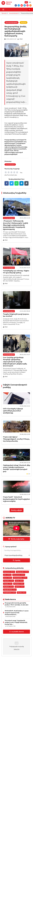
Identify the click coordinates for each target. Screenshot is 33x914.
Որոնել (17, 560)
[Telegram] (24, 5)
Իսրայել (8, 583)
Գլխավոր (4, 13)
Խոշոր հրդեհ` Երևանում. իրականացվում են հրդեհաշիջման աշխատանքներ (16, 499)
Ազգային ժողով (10, 589)
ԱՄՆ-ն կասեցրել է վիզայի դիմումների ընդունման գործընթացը (13, 411)
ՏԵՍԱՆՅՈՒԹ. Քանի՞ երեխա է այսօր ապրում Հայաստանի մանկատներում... (17, 612)
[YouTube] (22, 5)
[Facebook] (16, 5)
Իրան (7, 577)
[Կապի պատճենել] (26, 183)
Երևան (19, 580)
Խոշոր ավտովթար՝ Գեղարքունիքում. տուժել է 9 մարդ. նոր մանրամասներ (16, 439)
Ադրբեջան (18, 583)
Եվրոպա (19, 586)
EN (30, 2)
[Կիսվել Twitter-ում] (11, 183)
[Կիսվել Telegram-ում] (21, 183)
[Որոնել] (30, 9)
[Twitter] (19, 5)
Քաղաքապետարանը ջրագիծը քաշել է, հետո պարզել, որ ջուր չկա (16, 604)
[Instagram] (30, 5)
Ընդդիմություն (9, 592)
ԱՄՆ (7, 575)
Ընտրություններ (20, 577)
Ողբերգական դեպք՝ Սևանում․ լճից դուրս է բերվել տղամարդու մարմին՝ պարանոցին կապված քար (16, 468)
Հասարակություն (13, 13)
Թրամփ (21, 592)
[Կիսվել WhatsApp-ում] (16, 183)
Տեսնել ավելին (16, 510)
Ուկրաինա (8, 580)
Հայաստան (9, 572)
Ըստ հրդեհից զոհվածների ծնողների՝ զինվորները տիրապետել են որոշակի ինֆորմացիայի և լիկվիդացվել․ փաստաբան (15, 361)
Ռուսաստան (18, 575)
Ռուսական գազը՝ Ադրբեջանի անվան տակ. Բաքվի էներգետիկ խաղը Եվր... (16, 622)
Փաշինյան (8, 586)
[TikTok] (27, 5)
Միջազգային (22, 572)
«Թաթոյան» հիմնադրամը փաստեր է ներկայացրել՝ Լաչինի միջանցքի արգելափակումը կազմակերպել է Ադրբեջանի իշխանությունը (15, 225)
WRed (21, 39)
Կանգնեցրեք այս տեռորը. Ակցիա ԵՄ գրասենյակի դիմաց (16, 272)
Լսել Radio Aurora (17, 631)
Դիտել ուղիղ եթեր (17, 539)
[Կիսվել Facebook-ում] (6, 183)
